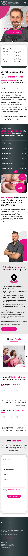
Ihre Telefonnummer (8, 469)
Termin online (15, 32)
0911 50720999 (10, 537)
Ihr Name (5, 464)
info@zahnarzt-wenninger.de (13, 538)
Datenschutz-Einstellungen (8, 545)
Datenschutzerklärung (12, 489)
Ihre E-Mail (6, 474)
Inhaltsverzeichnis (5, 547)
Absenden (15, 496)
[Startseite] (10, 3)
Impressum (4, 542)
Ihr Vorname (6, 459)
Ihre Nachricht (6, 479)
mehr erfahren (22, 143)
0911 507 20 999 (14, 37)
